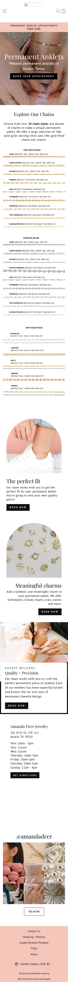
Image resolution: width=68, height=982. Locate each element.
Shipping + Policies (34, 937)
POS (20, 978)
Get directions (25, 775)
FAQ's (34, 948)
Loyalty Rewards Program (34, 942)
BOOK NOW (16, 705)
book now (18, 507)
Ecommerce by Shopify (38, 978)
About (34, 954)
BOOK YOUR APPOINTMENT (33, 76)
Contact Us (34, 931)
